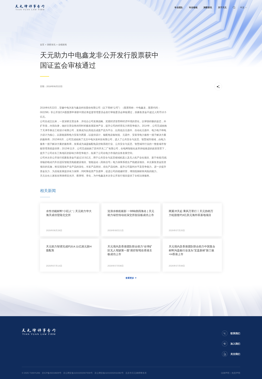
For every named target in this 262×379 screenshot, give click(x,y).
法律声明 (225, 373)
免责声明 (236, 373)
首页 (42, 44)
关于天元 (222, 7)
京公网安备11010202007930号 (78, 373)
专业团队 (178, 7)
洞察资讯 (207, 7)
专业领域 (193, 7)
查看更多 (130, 278)
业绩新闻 (62, 44)
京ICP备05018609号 (51, 373)
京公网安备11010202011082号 (109, 373)
